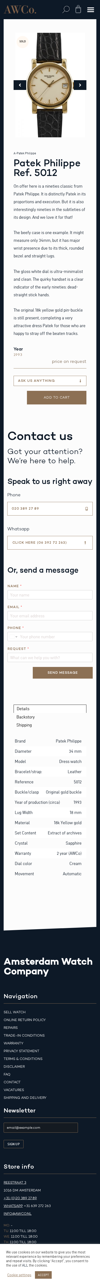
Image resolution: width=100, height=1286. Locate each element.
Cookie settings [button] (19, 1275)
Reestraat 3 (15, 1183)
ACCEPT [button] (43, 1275)
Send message (63, 673)
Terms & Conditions (23, 1059)
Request (18, 649)
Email (15, 607)
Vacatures (14, 1090)
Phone (16, 628)
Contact (12, 1082)
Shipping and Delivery (25, 1098)
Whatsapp (13, 1206)
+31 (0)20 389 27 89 (20, 1198)
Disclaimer (14, 1067)
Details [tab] (23, 708)
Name (15, 586)
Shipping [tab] (24, 725)
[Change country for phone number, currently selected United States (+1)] (13, 636)
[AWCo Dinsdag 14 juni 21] (50, 85)
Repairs (11, 1028)
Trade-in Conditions (24, 1035)
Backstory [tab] (26, 717)
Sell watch (14, 1012)
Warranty (13, 1043)
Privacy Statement (21, 1051)
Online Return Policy (25, 1020)
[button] (66, 9)
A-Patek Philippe (25, 153)
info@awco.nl (18, 1214)
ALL (25, 1265)
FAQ (7, 1074)
